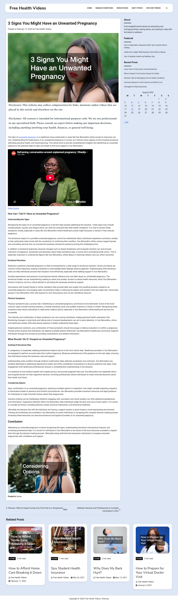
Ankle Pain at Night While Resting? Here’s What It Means (145, 52)
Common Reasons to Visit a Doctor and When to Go (143, 82)
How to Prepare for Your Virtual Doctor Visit (150, 572)
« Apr (126, 122)
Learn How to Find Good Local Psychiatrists (140, 69)
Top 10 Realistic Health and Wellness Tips (139, 57)
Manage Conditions (104, 8)
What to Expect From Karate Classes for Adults (141, 74)
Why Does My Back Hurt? (107, 570)
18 (132, 109)
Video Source (13, 208)
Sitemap (105, 599)
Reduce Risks (122, 8)
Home (89, 8)
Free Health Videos (28, 8)
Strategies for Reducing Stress (135, 87)
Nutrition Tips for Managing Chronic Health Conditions (144, 78)
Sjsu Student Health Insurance (65, 570)
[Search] (167, 8)
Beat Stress (137, 8)
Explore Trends (153, 8)
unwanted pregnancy (28, 137)
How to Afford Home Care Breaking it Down (25, 570)
